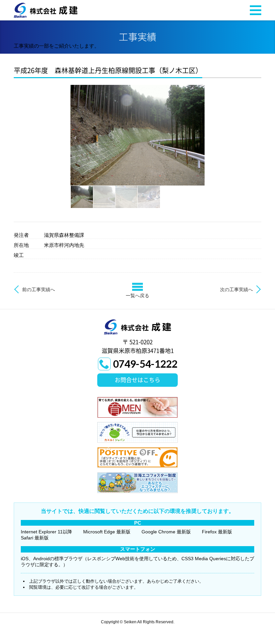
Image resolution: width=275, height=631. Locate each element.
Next (212, 135)
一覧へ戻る (137, 295)
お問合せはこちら (137, 380)
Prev (62, 135)
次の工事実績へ (236, 289)
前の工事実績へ (38, 289)
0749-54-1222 (145, 364)
